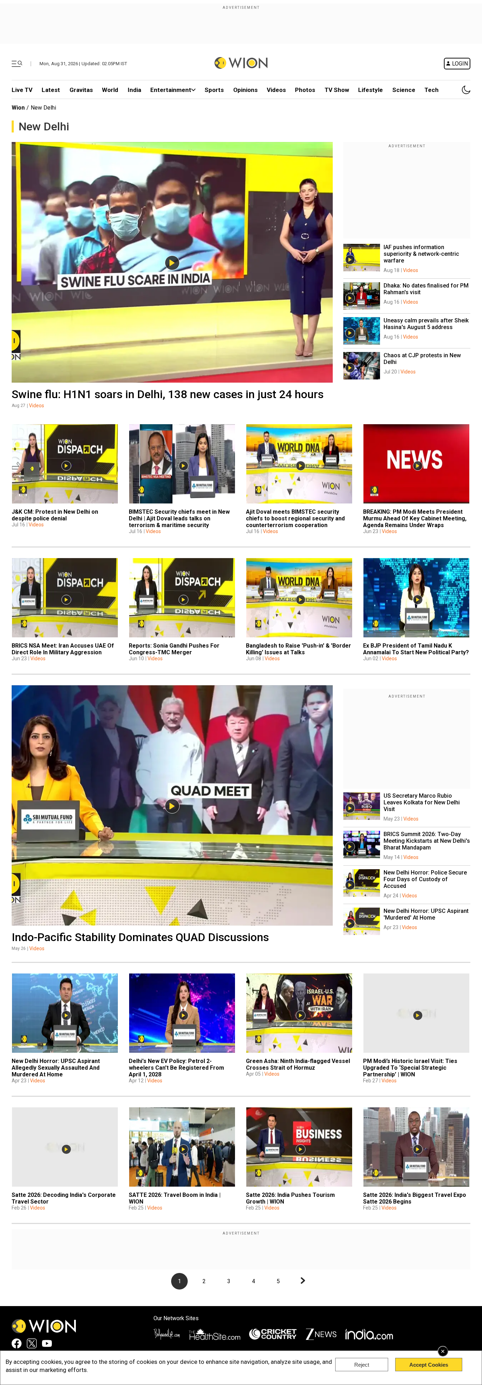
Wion (18, 107)
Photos (305, 89)
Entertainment (170, 89)
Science (403, 89)
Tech (431, 89)
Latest (51, 89)
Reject (361, 1365)
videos (276, 89)
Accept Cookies (428, 1365)
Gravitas (81, 89)
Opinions (245, 89)
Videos (36, 405)
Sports (214, 89)
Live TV (22, 89)
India (134, 89)
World (110, 89)
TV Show (337, 89)
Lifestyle (370, 89)
